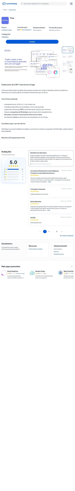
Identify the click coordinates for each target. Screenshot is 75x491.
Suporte (56, 251)
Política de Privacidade (35, 249)
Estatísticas (12, 10)
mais (49, 182)
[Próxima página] (62, 231)
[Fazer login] (71, 3)
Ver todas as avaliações (67, 235)
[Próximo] (72, 266)
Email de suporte (59, 254)
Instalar (32, 42)
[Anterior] (67, 266)
